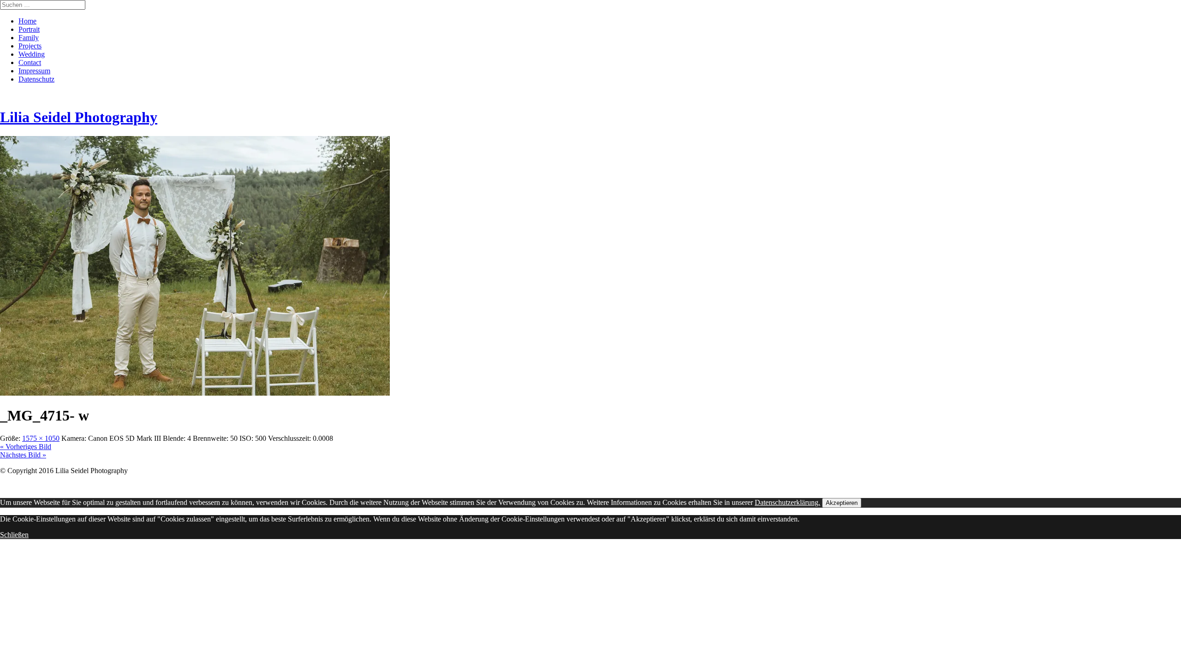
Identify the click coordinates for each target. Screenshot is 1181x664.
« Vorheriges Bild (25, 447)
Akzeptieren (842, 502)
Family (28, 38)
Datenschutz (36, 79)
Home (27, 21)
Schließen (14, 535)
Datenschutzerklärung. (787, 502)
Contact (29, 62)
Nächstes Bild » (23, 455)
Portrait (29, 29)
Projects (30, 46)
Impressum (34, 71)
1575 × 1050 (41, 438)
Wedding (31, 54)
